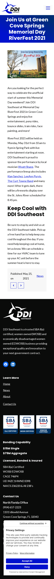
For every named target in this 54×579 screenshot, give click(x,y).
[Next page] (21, 285)
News (40, 276)
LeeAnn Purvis (32, 176)
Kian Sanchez (15, 176)
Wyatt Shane (25, 166)
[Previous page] (13, 285)
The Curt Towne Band (20, 181)
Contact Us (9, 404)
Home (6, 384)
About (6, 396)
